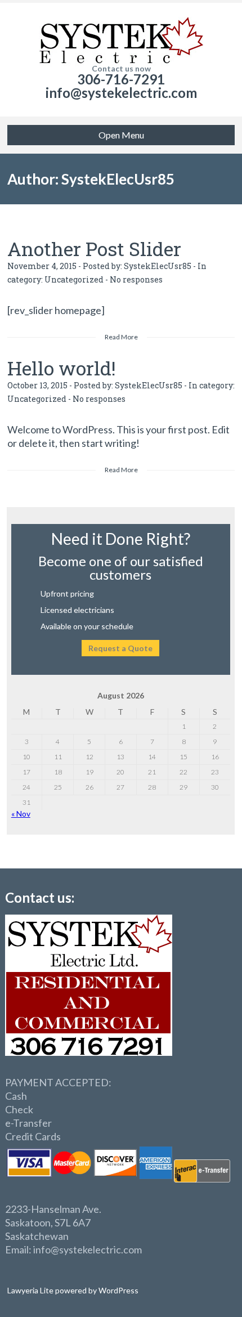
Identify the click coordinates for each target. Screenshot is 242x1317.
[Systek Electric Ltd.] (121, 34)
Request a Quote (120, 648)
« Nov (20, 813)
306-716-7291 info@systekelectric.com (121, 86)
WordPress (117, 1290)
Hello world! (61, 367)
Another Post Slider (94, 248)
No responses (136, 279)
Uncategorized (74, 279)
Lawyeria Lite (31, 1290)
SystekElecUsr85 (157, 266)
